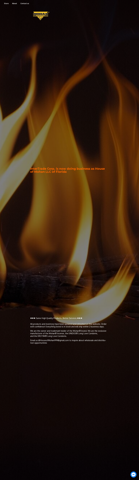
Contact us (24, 3)
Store (6, 3)
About (14, 3)
